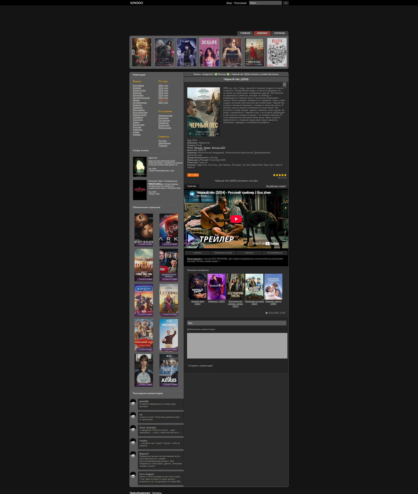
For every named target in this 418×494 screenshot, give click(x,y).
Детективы (138, 95)
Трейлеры (138, 129)
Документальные (141, 98)
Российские (164, 120)
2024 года (163, 95)
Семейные (138, 117)
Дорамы (137, 134)
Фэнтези (137, 127)
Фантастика (138, 124)
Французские (164, 128)
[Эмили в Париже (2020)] (254, 52)
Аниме (136, 132)
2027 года (163, 102)
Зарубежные (164, 143)
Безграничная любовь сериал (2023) (235, 304)
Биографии (138, 85)
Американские (165, 115)
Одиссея (152, 158)
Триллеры (138, 120)
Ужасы (136, 122)
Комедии (137, 105)
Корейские (163, 123)
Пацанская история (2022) (254, 302)
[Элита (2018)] (277, 52)
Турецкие (162, 145)
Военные (137, 93)
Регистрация (240, 3)
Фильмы (198, 147)
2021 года (163, 88)
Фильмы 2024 (218, 147)
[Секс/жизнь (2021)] (209, 52)
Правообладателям (140, 493)
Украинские (163, 125)
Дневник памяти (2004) (273, 302)
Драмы (207, 147)
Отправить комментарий (200, 365)
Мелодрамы (139, 110)
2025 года (163, 98)
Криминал (138, 107)
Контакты (156, 493)
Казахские (163, 118)
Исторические (140, 102)
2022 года (163, 90)
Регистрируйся (194, 259)
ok (286, 3)
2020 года (163, 85)
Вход (229, 3)
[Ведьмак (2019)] (164, 52)
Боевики (137, 88)
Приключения (139, 115)
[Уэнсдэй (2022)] (187, 52)
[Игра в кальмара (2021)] (142, 52)
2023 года (163, 93)
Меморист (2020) (216, 301)
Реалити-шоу (139, 90)
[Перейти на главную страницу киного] (136, 2)
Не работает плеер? (276, 186)
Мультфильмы (140, 112)
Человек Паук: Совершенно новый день (162, 182)
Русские (162, 140)
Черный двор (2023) (197, 302)
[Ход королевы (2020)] (232, 52)
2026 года (163, 100)
